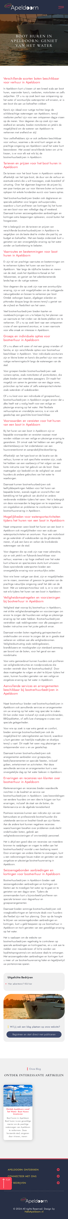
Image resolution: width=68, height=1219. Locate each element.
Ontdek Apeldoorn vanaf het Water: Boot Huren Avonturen (17, 1111)
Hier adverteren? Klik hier (20, 983)
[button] (58, 1170)
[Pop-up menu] (61, 7)
